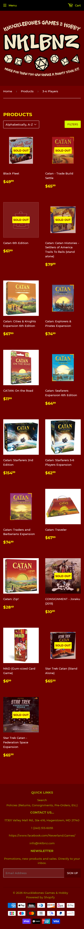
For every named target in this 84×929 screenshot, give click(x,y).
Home (7, 91)
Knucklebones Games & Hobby (45, 892)
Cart (77, 5)
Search (42, 800)
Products (27, 91)
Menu (13, 5)
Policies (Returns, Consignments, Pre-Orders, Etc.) (42, 805)
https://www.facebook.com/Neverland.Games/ (42, 835)
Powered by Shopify (40, 897)
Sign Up (72, 873)
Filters (72, 124)
